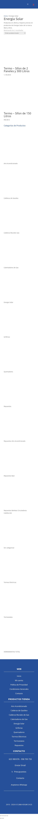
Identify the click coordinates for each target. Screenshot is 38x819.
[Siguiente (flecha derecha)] (3, 818)
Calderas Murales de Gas (19, 715)
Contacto (19, 693)
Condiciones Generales (19, 689)
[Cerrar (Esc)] (7, 815)
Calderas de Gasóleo (19, 710)
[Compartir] (5, 815)
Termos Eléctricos (19, 736)
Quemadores (19, 732)
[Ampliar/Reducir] (1, 815)
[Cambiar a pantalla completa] (3, 815)
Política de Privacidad (19, 684)
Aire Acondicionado (19, 706)
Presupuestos (20, 771)
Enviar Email (20, 765)
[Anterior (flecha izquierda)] (1, 818)
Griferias (19, 728)
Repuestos (19, 745)
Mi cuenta (19, 680)
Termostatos (19, 741)
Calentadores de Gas (19, 719)
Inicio (6, 16)
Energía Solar (19, 723)
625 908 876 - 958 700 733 (20, 759)
